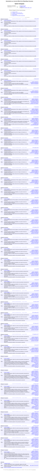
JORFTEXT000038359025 (16, 217)
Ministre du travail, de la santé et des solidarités (34, 83)
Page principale (23, 5)
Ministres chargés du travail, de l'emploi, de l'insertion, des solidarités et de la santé (34, 132)
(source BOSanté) (23, 461)
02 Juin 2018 (36, 268)
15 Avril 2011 (36, 461)
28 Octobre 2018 (36, 237)
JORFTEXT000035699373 (16, 323)
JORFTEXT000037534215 (16, 237)
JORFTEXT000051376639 (16, 58)
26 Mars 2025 (36, 58)
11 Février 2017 (36, 369)
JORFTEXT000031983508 (16, 425)
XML (28, 7)
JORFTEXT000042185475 (16, 187)
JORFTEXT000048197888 (16, 96)
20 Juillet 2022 (36, 127)
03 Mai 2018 (36, 279)
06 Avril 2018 (36, 290)
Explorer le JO (22, 6)
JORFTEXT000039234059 (16, 207)
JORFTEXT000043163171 (16, 177)
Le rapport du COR (14, 15)
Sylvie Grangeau (7, 188)
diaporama (22, 15)
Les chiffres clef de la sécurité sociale (17, 13)
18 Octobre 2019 (36, 207)
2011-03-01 (36, 465)
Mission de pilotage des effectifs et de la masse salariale (13, 467)
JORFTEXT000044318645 (16, 147)
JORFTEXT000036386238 (16, 301)
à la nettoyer (34, 469)
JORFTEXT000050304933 (16, 68)
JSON (26, 7)
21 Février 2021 (36, 177)
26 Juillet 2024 (36, 78)
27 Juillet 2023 (36, 106)
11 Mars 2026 (36, 18)
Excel (30, 7)
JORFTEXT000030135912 (16, 437)
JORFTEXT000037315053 (16, 247)
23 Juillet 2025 (36, 38)
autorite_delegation (35, 81)
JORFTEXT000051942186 (16, 38)
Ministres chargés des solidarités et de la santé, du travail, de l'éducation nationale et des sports (34, 252)
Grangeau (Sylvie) (7, 463)
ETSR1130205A (16, 461)
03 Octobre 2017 (36, 323)
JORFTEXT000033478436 (16, 397)
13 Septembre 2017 (35, 334)
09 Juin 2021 (36, 157)
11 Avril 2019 (36, 217)
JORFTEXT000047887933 (16, 106)
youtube (19, 15)
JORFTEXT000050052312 (16, 78)
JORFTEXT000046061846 (16, 127)
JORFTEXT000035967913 (16, 312)
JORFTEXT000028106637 (16, 449)
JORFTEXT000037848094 (16, 227)
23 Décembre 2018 (35, 227)
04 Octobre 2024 (36, 68)
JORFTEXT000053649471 (16, 18)
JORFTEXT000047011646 (16, 116)
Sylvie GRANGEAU (7, 20)
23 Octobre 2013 (36, 449)
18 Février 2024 (36, 87)
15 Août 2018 (36, 247)
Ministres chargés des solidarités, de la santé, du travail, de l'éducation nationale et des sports (34, 192)
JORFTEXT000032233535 (16, 411)
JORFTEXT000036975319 (16, 268)
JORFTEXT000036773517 (16, 290)
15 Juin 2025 (36, 48)
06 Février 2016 (36, 425)
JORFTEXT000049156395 (16, 87)
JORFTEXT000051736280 (16, 48)
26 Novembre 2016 (35, 397)
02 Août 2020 (36, 187)
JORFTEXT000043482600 (16, 167)
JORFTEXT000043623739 (16, 157)
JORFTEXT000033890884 (16, 383)
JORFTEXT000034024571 (16, 369)
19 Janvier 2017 (36, 383)
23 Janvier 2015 (36, 437)
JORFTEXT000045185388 (16, 137)
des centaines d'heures (10, 469)
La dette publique (14, 14)
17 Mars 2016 (36, 411)
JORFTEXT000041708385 (16, 197)
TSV (23, 7)
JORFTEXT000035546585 (16, 334)
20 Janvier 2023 (36, 116)
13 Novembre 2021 (35, 147)
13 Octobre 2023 (36, 96)
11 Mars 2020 (36, 197)
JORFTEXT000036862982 (16, 279)
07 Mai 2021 (36, 167)
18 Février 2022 (36, 137)
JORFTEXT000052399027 (16, 28)
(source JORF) (24, 18)
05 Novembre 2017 (35, 312)
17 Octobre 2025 (36, 28)
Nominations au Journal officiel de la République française (19, 1)
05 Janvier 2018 (36, 301)
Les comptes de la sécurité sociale (16, 12)
